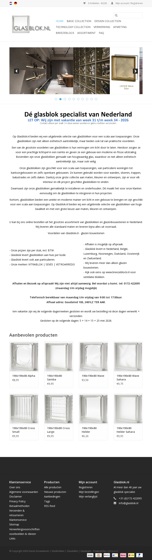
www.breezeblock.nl (118, 272)
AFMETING (120, 27)
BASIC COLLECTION (79, 21)
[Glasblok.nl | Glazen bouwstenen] (32, 24)
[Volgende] (135, 71)
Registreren (85, 487)
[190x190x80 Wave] (93, 356)
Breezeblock (65, 33)
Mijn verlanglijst (88, 496)
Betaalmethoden (19, 506)
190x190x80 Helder (89, 430)
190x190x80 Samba (54, 377)
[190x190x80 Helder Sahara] (128, 409)
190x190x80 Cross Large (58, 430)
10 (96, 99)
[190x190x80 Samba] (58, 356)
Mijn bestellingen (89, 492)
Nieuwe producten (55, 492)
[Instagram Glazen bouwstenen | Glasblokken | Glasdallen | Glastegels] (86, 465)
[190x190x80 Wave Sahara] (128, 356)
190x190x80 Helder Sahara (126, 430)
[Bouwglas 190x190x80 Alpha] (24, 356)
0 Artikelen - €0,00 (97, 3)
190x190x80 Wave (93, 375)
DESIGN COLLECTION (107, 21)
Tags (47, 501)
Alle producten (52, 487)
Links (12, 538)
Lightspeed (112, 551)
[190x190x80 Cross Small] (24, 409)
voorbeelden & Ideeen (22, 534)
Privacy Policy (17, 501)
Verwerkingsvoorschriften (24, 529)
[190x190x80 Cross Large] (58, 409)
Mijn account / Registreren (129, 3)
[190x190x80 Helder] (93, 409)
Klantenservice (18, 520)
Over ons (14, 487)
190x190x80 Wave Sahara (128, 377)
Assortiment (86, 33)
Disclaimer (15, 496)
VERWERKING (102, 27)
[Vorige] (16, 71)
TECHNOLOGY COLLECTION (73, 27)
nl (10, 3)
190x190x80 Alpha (23, 375)
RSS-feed (49, 506)
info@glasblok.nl (128, 503)
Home (60, 21)
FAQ (101, 33)
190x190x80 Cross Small (23, 430)
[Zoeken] (115, 15)
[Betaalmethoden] (90, 554)
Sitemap (14, 524)
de (15, 3)
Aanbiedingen (52, 496)
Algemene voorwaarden (23, 492)
